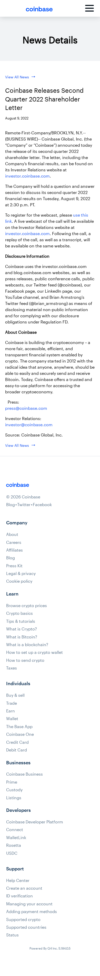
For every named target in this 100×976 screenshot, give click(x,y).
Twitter (24, 504)
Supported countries (26, 927)
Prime (11, 782)
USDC (11, 853)
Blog (10, 504)
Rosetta (13, 845)
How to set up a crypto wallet (34, 652)
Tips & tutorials (20, 621)
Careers (13, 542)
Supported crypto (23, 919)
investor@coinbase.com (29, 424)
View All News (17, 77)
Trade (11, 703)
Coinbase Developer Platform (34, 822)
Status (12, 935)
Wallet (12, 718)
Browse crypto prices (26, 605)
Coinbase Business (24, 774)
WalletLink (16, 837)
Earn (10, 711)
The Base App (19, 726)
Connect (14, 829)
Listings (13, 797)
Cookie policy (19, 581)
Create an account (24, 888)
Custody (14, 789)
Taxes (11, 668)
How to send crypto (25, 660)
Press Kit (14, 565)
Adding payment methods (31, 911)
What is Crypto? (21, 629)
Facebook (42, 504)
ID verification (19, 896)
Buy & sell (15, 695)
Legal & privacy (21, 573)
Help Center (17, 880)
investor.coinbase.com (27, 175)
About (12, 534)
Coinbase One (20, 734)
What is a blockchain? (27, 644)
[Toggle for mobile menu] (89, 9)
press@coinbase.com (26, 408)
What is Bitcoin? (21, 637)
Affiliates (14, 550)
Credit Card (17, 742)
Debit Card (16, 750)
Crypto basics (19, 613)
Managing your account (29, 903)
